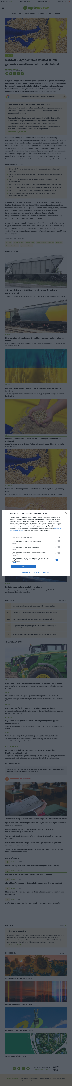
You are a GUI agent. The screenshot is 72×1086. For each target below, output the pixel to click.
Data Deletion (26, 572)
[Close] (66, 513)
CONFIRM (23, 566)
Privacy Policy (46, 572)
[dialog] (36, 543)
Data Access (36, 572)
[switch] (57, 541)
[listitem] (36, 537)
